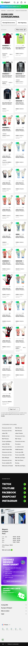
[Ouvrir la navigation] (25, 2)
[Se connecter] (18, 2)
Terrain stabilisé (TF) (7, 463)
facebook (9, 492)
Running (17, 463)
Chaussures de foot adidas (19, 436)
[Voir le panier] (21, 2)
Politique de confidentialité (13, 644)
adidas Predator (19, 433)
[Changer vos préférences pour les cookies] (2, 639)
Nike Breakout (18, 430)
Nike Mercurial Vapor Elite (20, 466)
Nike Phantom (5, 438)
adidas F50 (4, 433)
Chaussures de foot (6, 428)
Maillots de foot (5, 436)
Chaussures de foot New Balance (6, 460)
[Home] (5, 2)
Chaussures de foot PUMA (6, 447)
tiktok (6, 484)
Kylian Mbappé (5, 457)
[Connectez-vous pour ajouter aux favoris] (12, 34)
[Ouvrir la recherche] (14, 2)
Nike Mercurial (18, 428)
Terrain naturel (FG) (19, 455)
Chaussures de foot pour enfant (6, 452)
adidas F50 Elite (6, 444)
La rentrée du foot (19, 446)
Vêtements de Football (7, 465)
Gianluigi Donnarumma (21, 10)
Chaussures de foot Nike (6, 430)
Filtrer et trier (19, 29)
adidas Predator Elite (7, 449)
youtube (8, 488)
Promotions (18, 444)
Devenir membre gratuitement (14, 581)
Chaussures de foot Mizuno (6, 455)
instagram (9, 501)
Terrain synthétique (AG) (6, 441)
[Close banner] (26, 6)
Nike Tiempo (18, 438)
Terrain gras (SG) (19, 452)
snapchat (9, 496)
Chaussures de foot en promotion (19, 441)
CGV (3, 644)
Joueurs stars (10, 10)
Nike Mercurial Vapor (20, 457)
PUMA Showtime (19, 449)
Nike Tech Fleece (19, 460)
